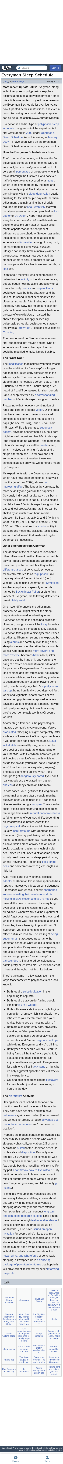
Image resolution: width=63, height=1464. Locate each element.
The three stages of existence (24, 1359)
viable (39, 409)
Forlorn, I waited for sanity (54, 1349)
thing (6, 81)
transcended (10, 960)
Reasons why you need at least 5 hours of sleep (54, 1335)
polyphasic (44, 124)
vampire (37, 804)
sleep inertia (9, 1349)
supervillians (45, 288)
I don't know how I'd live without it (33, 1170)
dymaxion (24, 1300)
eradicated (9, 732)
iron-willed (26, 242)
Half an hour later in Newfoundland (39, 1349)
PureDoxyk (18, 81)
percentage (23, 171)
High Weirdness (24, 1370)
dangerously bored (32, 776)
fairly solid (18, 600)
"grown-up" (24, 327)
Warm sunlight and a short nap (39, 1370)
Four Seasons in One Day (9, 1370)
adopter (7, 881)
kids (5, 268)
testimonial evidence (44, 1220)
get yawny (39, 1066)
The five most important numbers (24, 1349)
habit (36, 655)
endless (8, 785)
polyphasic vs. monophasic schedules (31, 1122)
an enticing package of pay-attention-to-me (27, 1262)
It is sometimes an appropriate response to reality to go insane (24, 1335)
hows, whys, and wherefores (20, 1255)
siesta (44, 445)
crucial (42, 526)
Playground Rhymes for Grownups (53, 1359)
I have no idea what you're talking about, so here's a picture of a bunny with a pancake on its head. (54, 1300)
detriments (9, 1115)
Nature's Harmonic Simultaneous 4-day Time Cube (9, 1319)
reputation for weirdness (45, 813)
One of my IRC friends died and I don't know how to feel (24, 1319)
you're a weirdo (27, 1004)
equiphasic (41, 574)
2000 (29, 132)
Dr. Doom (20, 215)
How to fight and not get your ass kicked (54, 1370)
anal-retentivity (36, 206)
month (50, 180)
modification (15, 363)
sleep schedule (39, 1334)
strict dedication (32, 991)
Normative (15, 1095)
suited (21, 1148)
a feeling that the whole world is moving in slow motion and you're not (27, 896)
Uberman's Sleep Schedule (9, 1300)
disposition (28, 1152)
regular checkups (47, 1040)
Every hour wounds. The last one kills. (39, 1359)
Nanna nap (9, 1360)
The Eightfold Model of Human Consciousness (39, 1319)
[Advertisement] (31, 32)
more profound (21, 830)
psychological (11, 826)
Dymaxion (52, 582)
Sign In (55, 68)
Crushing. (9, 332)
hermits (26, 288)
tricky (44, 624)
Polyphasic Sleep (39, 1300)
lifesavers (52, 1079)
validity (24, 279)
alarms (14, 642)
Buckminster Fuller (27, 591)
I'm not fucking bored (8, 1334)
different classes (13, 569)
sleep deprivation (39, 193)
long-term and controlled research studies (29, 1213)
